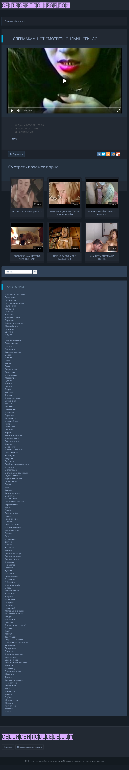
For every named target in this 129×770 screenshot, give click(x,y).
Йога (7, 487)
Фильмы (9, 357)
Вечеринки (10, 400)
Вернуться (18, 154)
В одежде (9, 412)
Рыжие (8, 711)
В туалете (9, 466)
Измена (9, 423)
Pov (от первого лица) (15, 625)
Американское (12, 441)
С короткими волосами (16, 642)
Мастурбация (11, 325)
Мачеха (8, 550)
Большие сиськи (13, 671)
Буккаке (8, 570)
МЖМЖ (8, 633)
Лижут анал (10, 648)
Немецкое (10, 455)
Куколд (8, 507)
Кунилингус (10, 418)
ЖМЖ (7, 630)
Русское (8, 380)
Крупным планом (13, 478)
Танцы (8, 363)
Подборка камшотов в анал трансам (27, 257)
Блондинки (10, 685)
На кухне (9, 602)
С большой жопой (14, 653)
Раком (8, 516)
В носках (9, 628)
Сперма (8, 386)
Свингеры (10, 372)
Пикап (8, 360)
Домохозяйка (11, 513)
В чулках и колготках (15, 294)
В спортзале (11, 469)
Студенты (9, 415)
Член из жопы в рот (14, 501)
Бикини (8, 533)
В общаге (9, 573)
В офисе (9, 596)
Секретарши (11, 369)
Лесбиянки (10, 705)
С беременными (13, 397)
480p (14, 138)
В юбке (8, 544)
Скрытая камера (13, 352)
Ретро (8, 389)
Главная (8, 746)
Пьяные (9, 311)
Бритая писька (12, 590)
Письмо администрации (29, 746)
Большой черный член (16, 662)
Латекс (8, 536)
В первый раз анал (14, 449)
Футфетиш (10, 619)
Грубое (8, 697)
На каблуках (11, 498)
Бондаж (8, 616)
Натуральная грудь (14, 302)
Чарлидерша (11, 518)
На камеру (10, 668)
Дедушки (9, 461)
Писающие (10, 349)
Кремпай (9, 665)
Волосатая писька (14, 613)
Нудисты (9, 346)
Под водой (10, 607)
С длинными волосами (16, 472)
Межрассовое (11, 700)
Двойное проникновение (17, 464)
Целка (8, 354)
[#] (36, 5)
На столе (9, 605)
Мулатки (9, 703)
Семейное (10, 426)
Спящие (9, 429)
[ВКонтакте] (99, 154)
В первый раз (11, 420)
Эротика (9, 331)
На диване (10, 599)
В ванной (9, 314)
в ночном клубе (12, 585)
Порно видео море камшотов (64, 257)
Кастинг (9, 383)
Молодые (9, 308)
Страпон (9, 443)
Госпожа (9, 567)
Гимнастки (10, 409)
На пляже (9, 547)
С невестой (10, 446)
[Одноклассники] (108, 154)
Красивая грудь (12, 317)
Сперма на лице (13, 553)
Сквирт (8, 489)
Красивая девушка (14, 323)
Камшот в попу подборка (27, 211)
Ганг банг (9, 622)
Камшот (9, 694)
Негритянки (11, 682)
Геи (6, 337)
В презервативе (13, 527)
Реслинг (9, 510)
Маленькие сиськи (14, 610)
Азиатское (10, 651)
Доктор (8, 541)
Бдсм (7, 366)
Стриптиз (9, 320)
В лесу (8, 587)
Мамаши (9, 674)
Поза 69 (9, 484)
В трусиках (10, 539)
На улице (9, 329)
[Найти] (35, 272)
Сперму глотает (12, 559)
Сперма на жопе (13, 556)
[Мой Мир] (113, 154)
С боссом (9, 562)
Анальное (10, 645)
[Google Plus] (118, 154)
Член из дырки (12, 530)
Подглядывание (13, 340)
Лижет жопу (11, 481)
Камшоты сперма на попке (102, 257)
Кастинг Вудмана (13, 435)
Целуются (10, 495)
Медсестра (10, 377)
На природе (10, 300)
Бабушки (9, 458)
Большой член (12, 659)
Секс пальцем (12, 524)
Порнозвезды (11, 343)
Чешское (9, 406)
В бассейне (10, 582)
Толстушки (10, 636)
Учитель (9, 392)
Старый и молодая (14, 639)
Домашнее (10, 297)
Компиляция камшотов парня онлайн (64, 212)
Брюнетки (10, 691)
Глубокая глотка (13, 475)
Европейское (11, 504)
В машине (10, 593)
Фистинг (9, 395)
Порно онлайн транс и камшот (102, 212)
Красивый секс (12, 438)
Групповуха (10, 305)
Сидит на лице (12, 493)
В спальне (10, 579)
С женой (9, 521)
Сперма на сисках (13, 680)
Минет (8, 688)
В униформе (11, 375)
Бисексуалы (10, 657)
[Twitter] (103, 154)
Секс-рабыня (11, 576)
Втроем (8, 432)
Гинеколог (10, 564)
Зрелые (8, 403)
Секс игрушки (11, 452)
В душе (8, 334)
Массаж (9, 708)
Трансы (8, 677)
